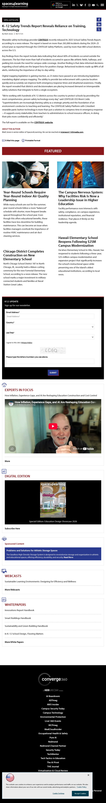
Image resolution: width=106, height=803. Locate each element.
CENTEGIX (43, 39)
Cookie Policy (81, 787)
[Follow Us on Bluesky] (81, 5)
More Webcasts (12, 589)
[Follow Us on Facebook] (85, 5)
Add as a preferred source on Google (62, 5)
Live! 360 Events (53, 720)
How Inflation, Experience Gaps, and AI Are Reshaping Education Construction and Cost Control (51, 395)
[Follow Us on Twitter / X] (77, 5)
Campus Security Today (53, 708)
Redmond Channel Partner (53, 745)
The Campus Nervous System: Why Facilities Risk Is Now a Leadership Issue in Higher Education (80, 198)
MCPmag (53, 725)
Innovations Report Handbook (19, 610)
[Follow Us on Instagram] (89, 5)
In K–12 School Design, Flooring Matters (24, 633)
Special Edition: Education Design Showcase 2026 (53, 521)
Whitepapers (15, 604)
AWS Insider (53, 704)
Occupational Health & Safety (53, 733)
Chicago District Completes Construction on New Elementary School (23, 255)
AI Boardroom (53, 696)
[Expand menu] (102, 5)
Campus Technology (53, 712)
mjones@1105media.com (72, 132)
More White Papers (14, 641)
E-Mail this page (12, 140)
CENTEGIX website (43, 122)
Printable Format (32, 140)
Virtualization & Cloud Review (53, 770)
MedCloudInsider (53, 729)
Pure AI (53, 737)
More (7, 461)
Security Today (53, 749)
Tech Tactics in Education (53, 758)
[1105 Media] (53, 690)
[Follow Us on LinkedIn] (73, 4)
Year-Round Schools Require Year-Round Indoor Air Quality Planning (26, 196)
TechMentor (53, 754)
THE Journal (53, 766)
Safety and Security (11, 20)
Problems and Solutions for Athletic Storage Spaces (32, 550)
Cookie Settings (58, 793)
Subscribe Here (12, 528)
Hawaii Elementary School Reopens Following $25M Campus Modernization (78, 241)
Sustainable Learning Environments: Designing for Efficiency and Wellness (40, 581)
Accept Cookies (80, 793)
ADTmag (53, 700)
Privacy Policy (26, 342)
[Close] (88, 775)
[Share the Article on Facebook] (99, 19)
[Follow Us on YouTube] (93, 5)
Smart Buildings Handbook (18, 618)
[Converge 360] (53, 679)
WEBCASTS (13, 576)
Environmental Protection (53, 716)
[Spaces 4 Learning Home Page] (15, 5)
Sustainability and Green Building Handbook (26, 625)
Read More (68, 557)
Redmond (53, 741)
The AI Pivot (53, 762)
